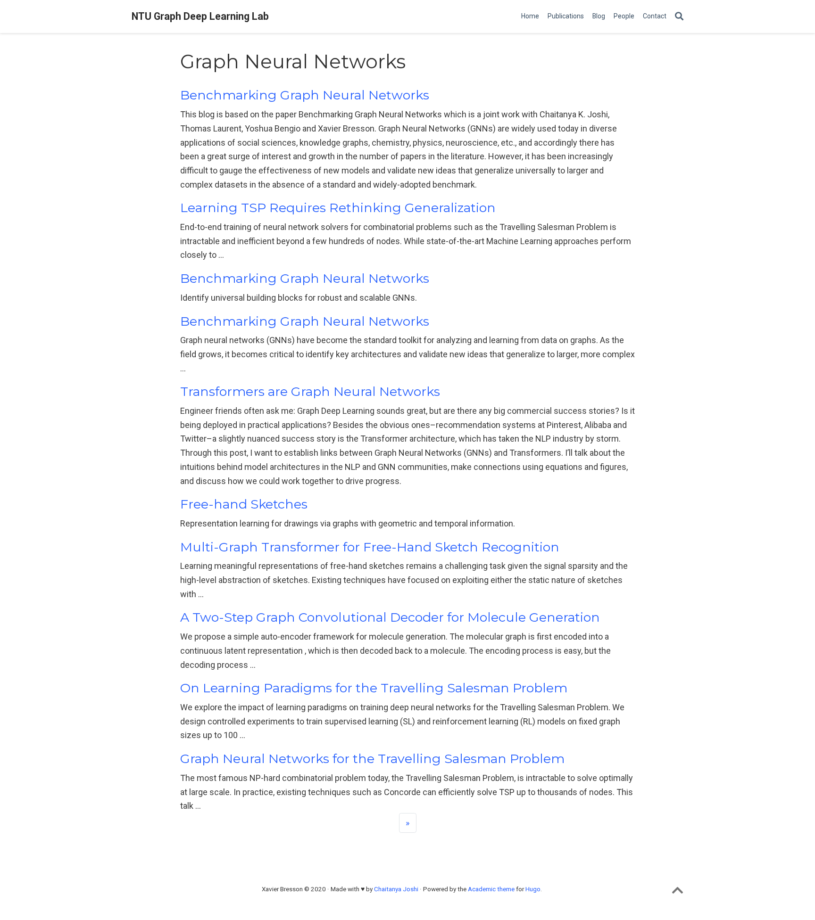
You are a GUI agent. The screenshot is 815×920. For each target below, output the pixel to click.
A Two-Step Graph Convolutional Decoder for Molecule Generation (390, 617)
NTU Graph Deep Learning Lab (200, 16)
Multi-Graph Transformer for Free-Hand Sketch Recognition (369, 547)
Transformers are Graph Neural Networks (310, 391)
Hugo (533, 889)
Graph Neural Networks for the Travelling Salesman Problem (372, 758)
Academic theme (491, 889)
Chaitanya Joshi (396, 889)
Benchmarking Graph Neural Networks (304, 95)
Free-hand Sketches (244, 504)
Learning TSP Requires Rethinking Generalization (338, 207)
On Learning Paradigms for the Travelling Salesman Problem (373, 688)
